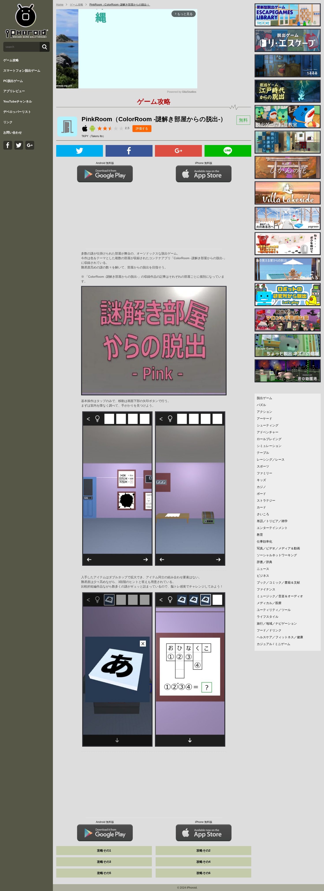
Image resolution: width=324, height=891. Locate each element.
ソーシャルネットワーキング (277, 555)
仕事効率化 (264, 541)
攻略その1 (104, 850)
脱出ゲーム (264, 398)
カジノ (261, 487)
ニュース (263, 569)
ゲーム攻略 (11, 60)
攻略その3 (104, 861)
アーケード (264, 418)
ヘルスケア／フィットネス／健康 (280, 637)
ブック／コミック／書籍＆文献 (278, 582)
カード (261, 507)
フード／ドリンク (269, 630)
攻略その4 (203, 861)
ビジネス (263, 575)
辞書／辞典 (264, 562)
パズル (261, 405)
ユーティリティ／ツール (274, 610)
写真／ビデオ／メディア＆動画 (278, 548)
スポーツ (263, 466)
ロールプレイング (269, 439)
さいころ (263, 514)
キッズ (261, 480)
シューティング (267, 425)
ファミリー (264, 473)
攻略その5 (104, 873)
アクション (264, 411)
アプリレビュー (14, 91)
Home (59, 4)
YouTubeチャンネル (17, 101)
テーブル (263, 452)
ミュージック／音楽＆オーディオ (280, 596)
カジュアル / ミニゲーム (273, 644)
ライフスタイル (267, 616)
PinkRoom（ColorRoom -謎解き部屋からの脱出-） (119, 4)
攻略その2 (203, 850)
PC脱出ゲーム (13, 81)
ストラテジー (266, 500)
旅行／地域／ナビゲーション (277, 623)
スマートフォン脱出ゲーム (21, 70)
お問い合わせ (12, 132)
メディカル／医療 (269, 603)
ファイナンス (266, 589)
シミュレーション (269, 446)
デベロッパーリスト (17, 111)
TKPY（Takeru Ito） (93, 136)
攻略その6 (203, 873)
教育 (260, 534)
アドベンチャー (267, 432)
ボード (261, 493)
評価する (142, 128)
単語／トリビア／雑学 (272, 521)
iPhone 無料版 (203, 163)
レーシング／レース (271, 459)
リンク (8, 122)
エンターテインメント (272, 528)
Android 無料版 (105, 163)
